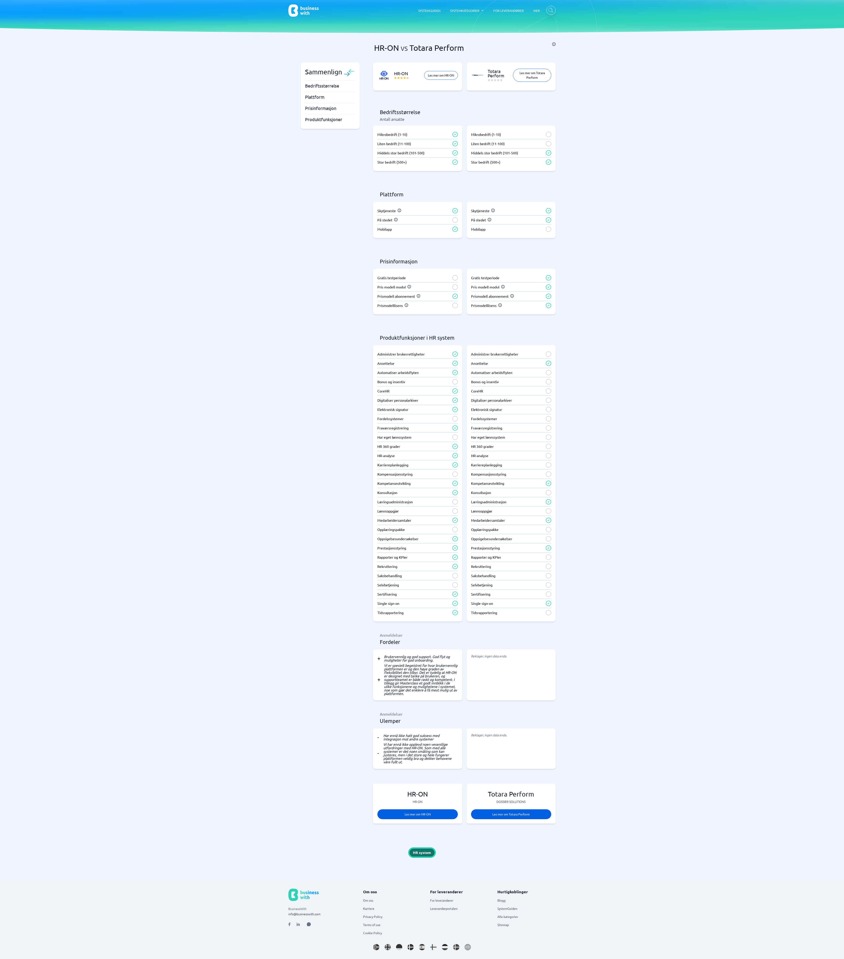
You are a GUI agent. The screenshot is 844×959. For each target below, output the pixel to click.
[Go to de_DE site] (399, 947)
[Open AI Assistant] (308, 924)
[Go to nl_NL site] (445, 947)
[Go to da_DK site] (410, 947)
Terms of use (371, 925)
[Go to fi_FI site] (433, 947)
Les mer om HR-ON (441, 75)
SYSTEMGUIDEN (429, 11)
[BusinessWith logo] (303, 10)
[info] (554, 44)
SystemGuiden (507, 908)
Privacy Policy (372, 917)
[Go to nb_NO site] (376, 947)
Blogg (501, 900)
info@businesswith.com (304, 914)
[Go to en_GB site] (388, 947)
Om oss (368, 900)
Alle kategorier (507, 917)
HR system (422, 852)
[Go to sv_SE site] (456, 947)
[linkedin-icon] (298, 924)
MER (536, 11)
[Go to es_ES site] (422, 947)
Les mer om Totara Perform (532, 75)
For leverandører (441, 900)
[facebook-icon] (289, 924)
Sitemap (503, 925)
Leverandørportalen (444, 908)
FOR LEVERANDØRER (508, 11)
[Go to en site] (468, 947)
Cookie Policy (372, 933)
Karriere (368, 908)
